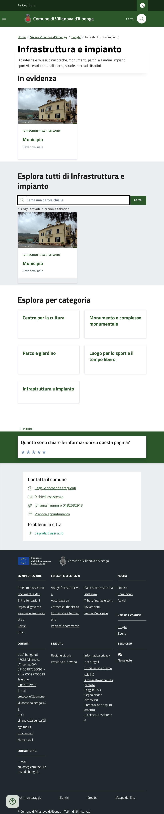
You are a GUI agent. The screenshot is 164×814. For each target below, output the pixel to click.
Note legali (91, 661)
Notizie (122, 587)
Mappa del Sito (125, 797)
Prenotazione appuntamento (98, 707)
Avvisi (122, 600)
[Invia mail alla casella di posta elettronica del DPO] (32, 769)
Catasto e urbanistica (65, 606)
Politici (22, 625)
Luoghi (76, 37)
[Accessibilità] (12, 801)
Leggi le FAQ (92, 689)
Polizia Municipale (96, 613)
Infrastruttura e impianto (41, 131)
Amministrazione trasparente (98, 682)
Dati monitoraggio (29, 797)
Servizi (64, 797)
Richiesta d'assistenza (98, 717)
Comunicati (125, 594)
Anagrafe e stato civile (65, 590)
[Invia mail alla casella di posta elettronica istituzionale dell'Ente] (32, 702)
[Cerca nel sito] (140, 18)
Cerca (138, 199)
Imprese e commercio (65, 625)
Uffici (21, 632)
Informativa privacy (97, 655)
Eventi (122, 633)
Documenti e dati (29, 594)
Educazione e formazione (65, 616)
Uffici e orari (25, 733)
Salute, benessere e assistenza (98, 590)
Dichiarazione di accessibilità (98, 671)
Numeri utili (25, 739)
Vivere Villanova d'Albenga (48, 37)
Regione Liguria (26, 5)
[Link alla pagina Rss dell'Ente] (120, 654)
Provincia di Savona (64, 661)
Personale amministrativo (31, 616)
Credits (92, 797)
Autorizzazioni (60, 600)
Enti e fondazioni (29, 600)
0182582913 (27, 685)
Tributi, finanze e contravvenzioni (98, 603)
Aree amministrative (31, 587)
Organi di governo (29, 606)
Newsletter (125, 660)
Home (22, 37)
